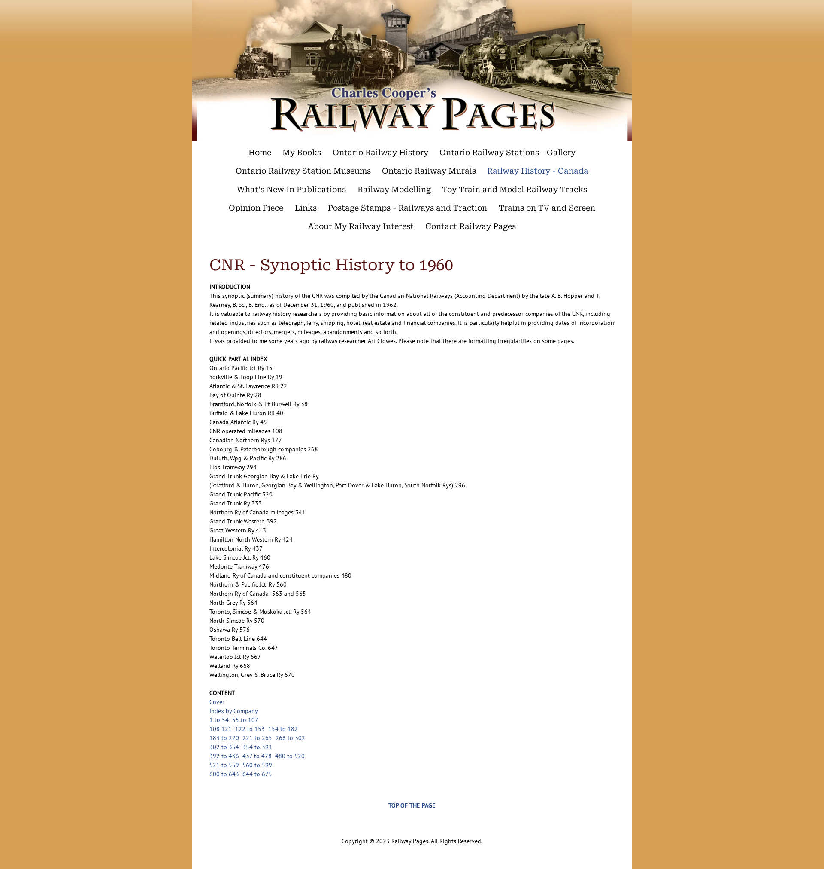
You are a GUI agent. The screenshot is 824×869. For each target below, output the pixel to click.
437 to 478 (257, 756)
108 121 (220, 729)
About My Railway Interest (361, 226)
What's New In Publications (291, 189)
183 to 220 (224, 738)
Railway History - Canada (537, 170)
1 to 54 (219, 720)
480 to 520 (290, 756)
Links (306, 207)
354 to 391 (257, 747)
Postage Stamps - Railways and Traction (407, 207)
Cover (217, 702)
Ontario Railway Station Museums (303, 170)
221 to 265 (257, 738)
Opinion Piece (256, 207)
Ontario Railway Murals (429, 170)
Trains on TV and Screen (547, 207)
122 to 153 (250, 729)
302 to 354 (224, 747)
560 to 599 (257, 765)
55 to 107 (245, 720)
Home (259, 152)
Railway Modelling (394, 189)
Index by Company (233, 711)
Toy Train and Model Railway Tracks (514, 189)
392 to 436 (224, 756)
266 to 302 (290, 738)
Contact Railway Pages (470, 226)
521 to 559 (224, 765)
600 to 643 (224, 774)
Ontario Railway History (380, 152)
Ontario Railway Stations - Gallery (507, 152)
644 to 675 (257, 774)
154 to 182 (283, 729)
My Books (301, 152)
